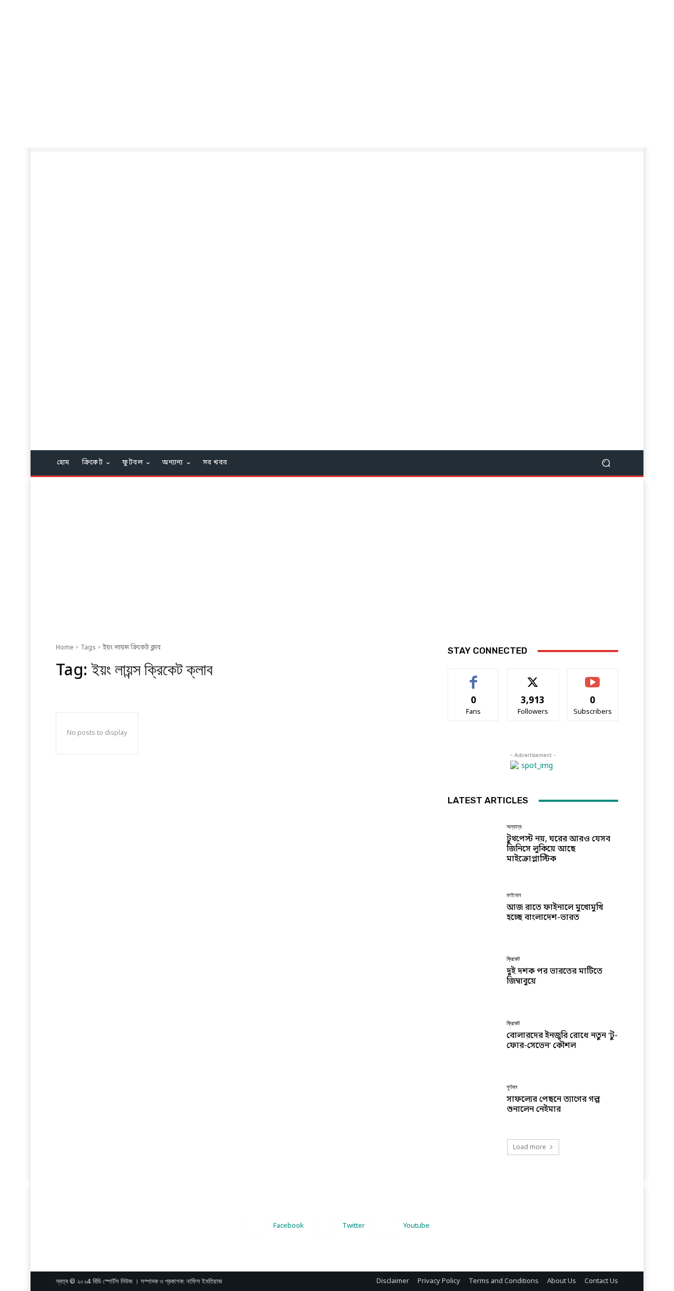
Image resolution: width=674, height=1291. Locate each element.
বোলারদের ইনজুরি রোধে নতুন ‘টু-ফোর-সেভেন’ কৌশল (562, 1041)
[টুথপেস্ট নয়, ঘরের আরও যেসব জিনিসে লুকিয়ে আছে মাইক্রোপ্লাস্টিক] (473, 843)
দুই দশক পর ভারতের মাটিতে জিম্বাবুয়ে (554, 976)
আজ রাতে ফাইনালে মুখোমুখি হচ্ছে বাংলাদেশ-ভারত (555, 912)
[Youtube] (384, 1226)
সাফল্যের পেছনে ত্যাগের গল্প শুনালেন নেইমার (553, 1104)
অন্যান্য (514, 827)
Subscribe (592, 676)
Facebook (288, 1225)
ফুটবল (512, 1087)
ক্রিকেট (513, 959)
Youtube (416, 1225)
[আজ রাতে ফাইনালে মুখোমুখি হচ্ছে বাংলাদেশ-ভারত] (473, 907)
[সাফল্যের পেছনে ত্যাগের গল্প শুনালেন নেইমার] (473, 1099)
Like (473, 676)
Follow (533, 676)
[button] (605, 463)
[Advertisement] (316, 74)
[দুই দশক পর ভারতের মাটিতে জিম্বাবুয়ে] (473, 971)
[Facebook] (254, 1226)
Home (65, 648)
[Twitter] (323, 1226)
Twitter (353, 1225)
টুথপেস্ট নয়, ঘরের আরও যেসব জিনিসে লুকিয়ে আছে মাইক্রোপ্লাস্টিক (558, 849)
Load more (529, 1146)
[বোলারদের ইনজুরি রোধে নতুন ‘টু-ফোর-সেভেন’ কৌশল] (473, 1035)
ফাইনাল (514, 895)
